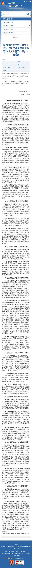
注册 (29, 1)
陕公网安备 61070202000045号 (16, 558)
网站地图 (16, 544)
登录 (25, 1)
